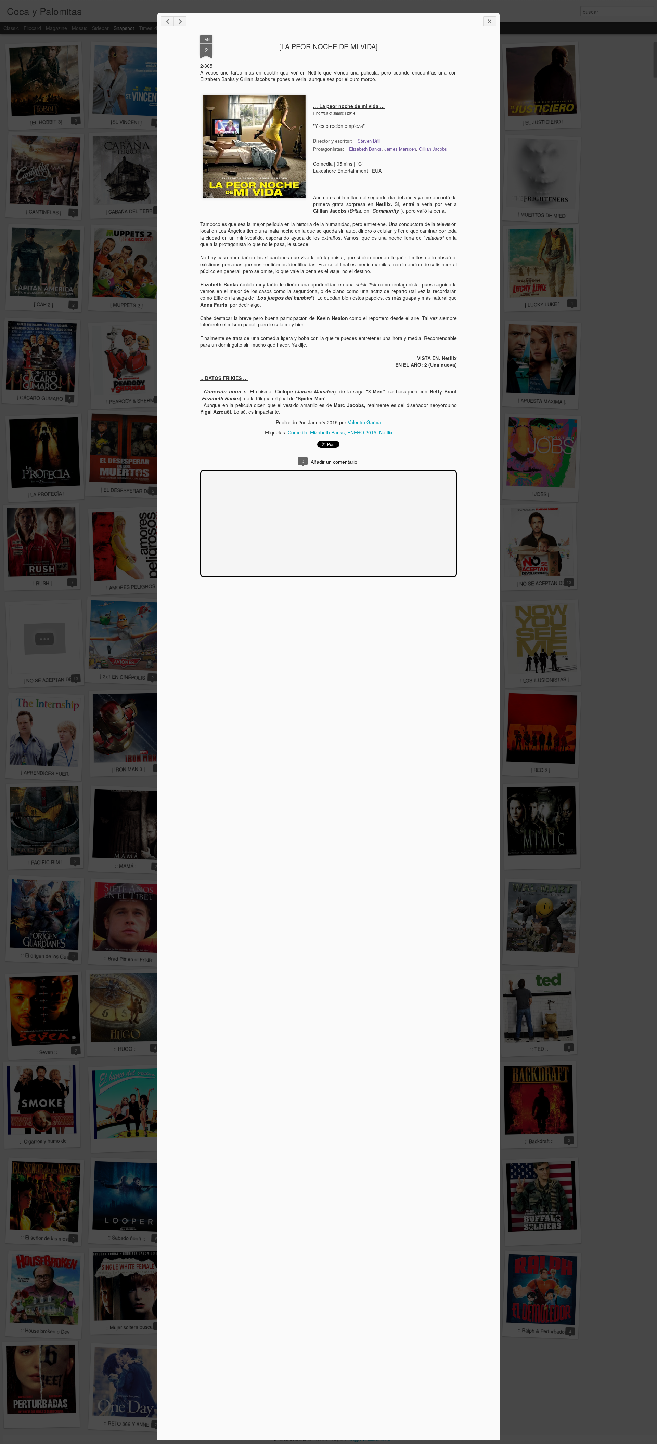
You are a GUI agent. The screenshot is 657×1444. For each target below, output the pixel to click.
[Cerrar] (489, 21)
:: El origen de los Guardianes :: (55, 956)
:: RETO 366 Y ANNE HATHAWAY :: (142, 1424)
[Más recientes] (167, 21)
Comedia (297, 432)
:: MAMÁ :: (126, 866)
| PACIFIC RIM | (45, 862)
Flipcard (32, 28)
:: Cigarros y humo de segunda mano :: (62, 1141)
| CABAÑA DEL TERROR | (134, 211)
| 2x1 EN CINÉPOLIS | (124, 677)
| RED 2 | (540, 770)
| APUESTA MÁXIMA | (541, 401)
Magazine (56, 28)
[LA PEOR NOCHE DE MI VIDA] (328, 46)
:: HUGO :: (125, 1048)
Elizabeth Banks (365, 149)
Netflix (385, 432)
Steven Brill (369, 140)
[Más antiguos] (179, 21)
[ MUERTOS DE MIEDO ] (545, 215)
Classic (11, 28)
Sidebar (100, 28)
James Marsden (400, 149)
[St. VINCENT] (126, 122)
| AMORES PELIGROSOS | (135, 586)
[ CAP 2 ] (43, 304)
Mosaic (79, 28)
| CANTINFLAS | (43, 212)
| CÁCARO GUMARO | (41, 398)
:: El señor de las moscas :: (50, 1238)
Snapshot (124, 28)
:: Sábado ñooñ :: (126, 1238)
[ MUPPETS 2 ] (126, 305)
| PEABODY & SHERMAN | (135, 400)
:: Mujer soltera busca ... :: (134, 1327)
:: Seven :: (46, 1052)
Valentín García (364, 422)
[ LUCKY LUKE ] (542, 304)
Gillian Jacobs (433, 149)
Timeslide (149, 28)
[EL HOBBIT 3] (46, 122)
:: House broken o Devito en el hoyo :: (62, 1331)
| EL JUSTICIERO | (543, 122)
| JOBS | (540, 494)
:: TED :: (539, 1049)
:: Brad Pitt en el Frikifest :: (132, 959)
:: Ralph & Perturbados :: (544, 1331)
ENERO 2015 (361, 432)
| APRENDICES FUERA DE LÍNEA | (59, 773)
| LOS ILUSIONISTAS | (544, 680)
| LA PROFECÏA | (46, 494)
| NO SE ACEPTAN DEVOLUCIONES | (558, 583)
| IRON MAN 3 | (128, 769)
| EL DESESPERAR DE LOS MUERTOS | (145, 491)
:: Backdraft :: (539, 1141)
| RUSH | (42, 583)
